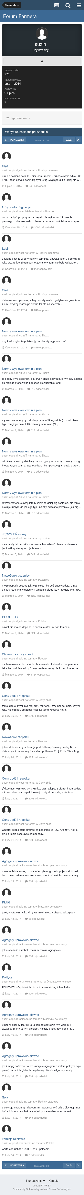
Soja (5, 166)
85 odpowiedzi (36, 919)
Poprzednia (17, 139)
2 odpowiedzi (36, 1155)
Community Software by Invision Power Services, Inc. (42, 1189)
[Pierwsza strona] (5, 139)
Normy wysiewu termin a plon (22, 331)
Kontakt (54, 1181)
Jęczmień (44, 538)
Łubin (5, 248)
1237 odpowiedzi (40, 596)
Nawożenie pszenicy (16, 575)
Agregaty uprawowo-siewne (20, 861)
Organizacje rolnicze (59, 981)
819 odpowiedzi (42, 347)
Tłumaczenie (34, 1181)
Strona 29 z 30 (42, 140)
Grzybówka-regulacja (16, 207)
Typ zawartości (19, 118)
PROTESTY (10, 617)
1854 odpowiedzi (38, 757)
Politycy (7, 977)
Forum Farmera (20, 16)
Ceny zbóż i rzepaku (16, 695)
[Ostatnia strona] (78, 139)
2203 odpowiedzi (38, 716)
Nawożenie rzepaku (15, 737)
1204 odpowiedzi (38, 993)
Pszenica (43, 579)
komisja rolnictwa (13, 1138)
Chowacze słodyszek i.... (19, 654)
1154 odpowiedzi (40, 674)
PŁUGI (6, 902)
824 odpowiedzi (39, 633)
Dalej (69, 139)
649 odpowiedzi (39, 554)
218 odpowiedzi (37, 881)
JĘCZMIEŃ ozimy (14, 534)
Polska (42, 621)
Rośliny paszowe (48, 170)
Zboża (45, 335)
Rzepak (49, 211)
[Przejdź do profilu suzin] (6, 156)
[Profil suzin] (42, 61)
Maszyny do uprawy (55, 865)
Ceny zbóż (45, 700)
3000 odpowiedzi (43, 227)
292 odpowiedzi (42, 269)
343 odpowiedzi (37, 186)
